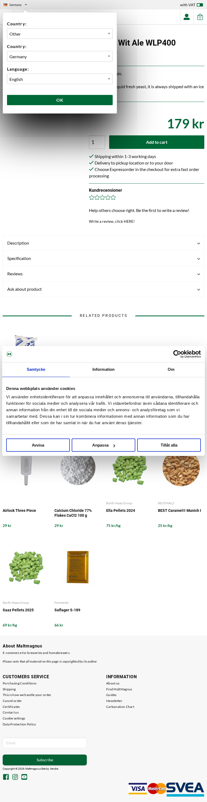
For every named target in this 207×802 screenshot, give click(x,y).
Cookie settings (14, 718)
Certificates (11, 707)
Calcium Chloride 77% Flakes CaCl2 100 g (73, 512)
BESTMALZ (166, 503)
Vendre (54, 768)
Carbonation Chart (120, 707)
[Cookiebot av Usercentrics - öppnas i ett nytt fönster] (177, 354)
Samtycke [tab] (36, 369)
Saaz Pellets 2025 (18, 610)
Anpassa (100, 445)
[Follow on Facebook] (6, 777)
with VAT (187, 4)
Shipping (9, 689)
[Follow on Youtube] (24, 777)
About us (112, 683)
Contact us (11, 712)
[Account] (187, 16)
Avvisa (38, 445)
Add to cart (156, 142)
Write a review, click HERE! (112, 221)
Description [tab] (18, 242)
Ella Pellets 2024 (120, 510)
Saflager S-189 (67, 610)
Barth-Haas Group (119, 503)
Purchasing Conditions (19, 683)
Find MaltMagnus (119, 689)
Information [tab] (103, 369)
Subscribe (45, 760)
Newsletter (114, 701)
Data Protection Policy (19, 724)
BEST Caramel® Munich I (179, 510)
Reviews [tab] (15, 273)
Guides (111, 695)
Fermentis (61, 603)
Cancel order (12, 701)
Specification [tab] (19, 258)
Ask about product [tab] (24, 289)
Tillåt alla (169, 445)
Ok (59, 99)
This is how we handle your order (27, 695)
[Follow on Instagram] (15, 777)
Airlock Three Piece (19, 510)
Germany (17, 5)
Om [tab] (171, 369)
